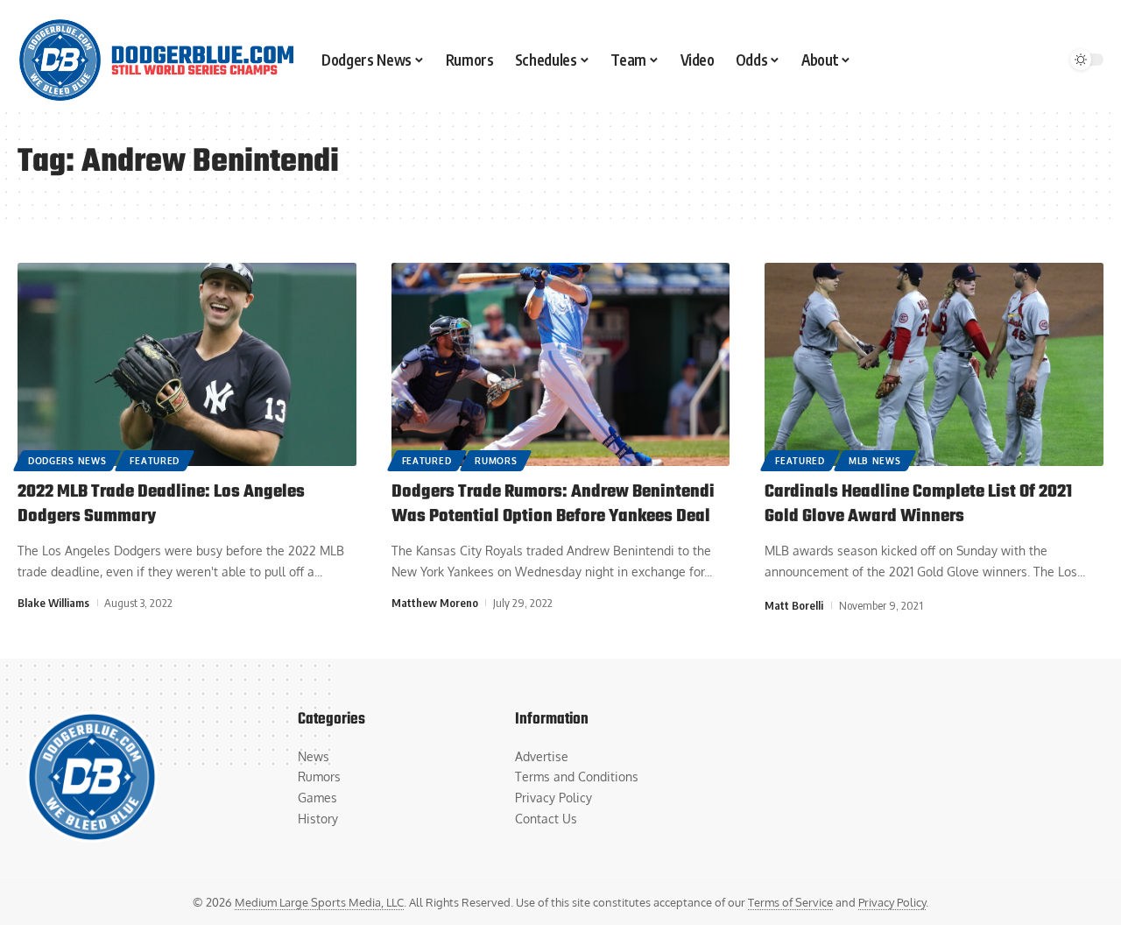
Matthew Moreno (434, 603)
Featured (155, 460)
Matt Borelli (794, 605)
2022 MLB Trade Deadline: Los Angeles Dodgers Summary (161, 504)
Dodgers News (67, 460)
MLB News (875, 460)
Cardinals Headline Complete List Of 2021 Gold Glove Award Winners (918, 504)
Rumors (496, 460)
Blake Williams (53, 603)
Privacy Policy (892, 902)
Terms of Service (790, 902)
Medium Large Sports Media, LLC (319, 902)
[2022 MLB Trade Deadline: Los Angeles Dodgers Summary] (187, 364)
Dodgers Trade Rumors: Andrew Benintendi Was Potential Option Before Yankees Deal (553, 504)
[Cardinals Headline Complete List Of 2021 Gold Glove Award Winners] (934, 364)
